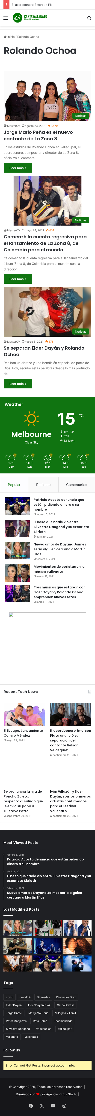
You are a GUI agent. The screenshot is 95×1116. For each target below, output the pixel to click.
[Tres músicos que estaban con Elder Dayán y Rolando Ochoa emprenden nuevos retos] (17, 593)
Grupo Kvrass (65, 1005)
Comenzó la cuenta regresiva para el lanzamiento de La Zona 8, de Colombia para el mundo (45, 243)
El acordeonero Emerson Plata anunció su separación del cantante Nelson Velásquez (70, 740)
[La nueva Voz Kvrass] (47, 928)
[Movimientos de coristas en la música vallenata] (17, 573)
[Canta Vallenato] (30, 18)
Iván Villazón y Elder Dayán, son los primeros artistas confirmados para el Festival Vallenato (70, 801)
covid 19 (25, 997)
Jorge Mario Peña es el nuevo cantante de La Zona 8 (38, 135)
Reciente (43, 485)
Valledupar (64, 1029)
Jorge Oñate (14, 1013)
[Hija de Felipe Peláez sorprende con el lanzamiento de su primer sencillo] (77, 946)
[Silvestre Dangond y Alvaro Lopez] (47, 946)
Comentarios (76, 485)
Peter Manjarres (16, 1021)
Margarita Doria (38, 1013)
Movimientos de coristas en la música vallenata (59, 569)
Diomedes (43, 997)
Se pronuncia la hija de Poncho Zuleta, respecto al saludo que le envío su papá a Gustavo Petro (23, 801)
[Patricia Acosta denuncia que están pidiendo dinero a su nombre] (17, 506)
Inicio (10, 37)
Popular (14, 485)
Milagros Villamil (65, 1013)
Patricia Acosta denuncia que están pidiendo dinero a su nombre (59, 504)
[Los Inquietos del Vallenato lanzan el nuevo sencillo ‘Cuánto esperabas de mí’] (17, 963)
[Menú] (5, 19)
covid (9, 997)
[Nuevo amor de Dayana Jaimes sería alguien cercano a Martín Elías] (17, 550)
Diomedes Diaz (66, 997)
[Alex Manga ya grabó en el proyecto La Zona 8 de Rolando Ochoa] (17, 946)
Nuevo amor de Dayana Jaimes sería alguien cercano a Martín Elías (60, 549)
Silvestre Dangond (18, 1029)
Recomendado (63, 1021)
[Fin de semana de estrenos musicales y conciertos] (77, 963)
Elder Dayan (14, 1005)
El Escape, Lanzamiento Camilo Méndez (23, 733)
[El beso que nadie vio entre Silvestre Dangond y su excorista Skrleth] (17, 528)
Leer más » (17, 168)
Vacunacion (43, 1029)
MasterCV (13, 126)
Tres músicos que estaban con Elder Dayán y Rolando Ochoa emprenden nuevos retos (60, 592)
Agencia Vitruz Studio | (62, 1094)
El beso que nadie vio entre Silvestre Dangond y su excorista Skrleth (61, 527)
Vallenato (12, 1036)
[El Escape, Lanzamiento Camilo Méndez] (24, 714)
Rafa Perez (40, 1021)
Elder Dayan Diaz (39, 1005)
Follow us (11, 1050)
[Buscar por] (89, 19)
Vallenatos (31, 1036)
